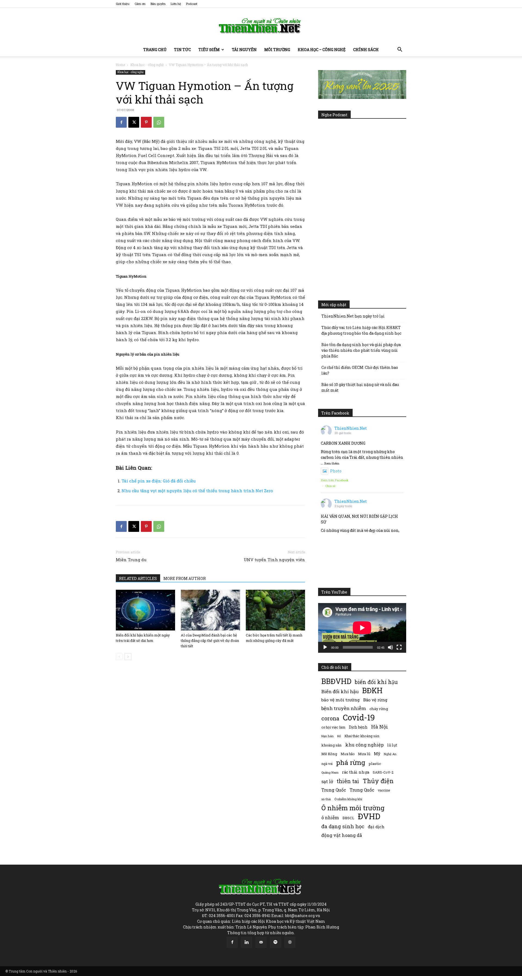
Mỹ (377, 753)
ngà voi (327, 764)
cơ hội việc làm (333, 727)
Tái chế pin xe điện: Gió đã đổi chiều (159, 481)
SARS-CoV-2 (383, 772)
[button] (399, 50)
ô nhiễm (330, 817)
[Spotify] (275, 942)
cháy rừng (378, 708)
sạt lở (327, 781)
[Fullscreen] (399, 647)
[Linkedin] (246, 942)
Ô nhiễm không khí (348, 799)
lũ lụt (392, 745)
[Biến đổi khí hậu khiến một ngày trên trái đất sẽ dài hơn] (145, 610)
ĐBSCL (348, 817)
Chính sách (366, 49)
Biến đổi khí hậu (340, 691)
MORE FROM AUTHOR (184, 578)
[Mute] (390, 647)
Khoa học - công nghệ (147, 64)
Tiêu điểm (209, 49)
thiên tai (348, 781)
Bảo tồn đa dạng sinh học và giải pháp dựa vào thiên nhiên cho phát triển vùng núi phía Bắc (361, 350)
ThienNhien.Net (350, 428)
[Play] (325, 647)
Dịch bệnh (358, 727)
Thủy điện (378, 781)
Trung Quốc (333, 790)
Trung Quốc (362, 790)
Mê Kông (329, 753)
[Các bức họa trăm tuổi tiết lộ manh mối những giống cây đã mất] (275, 610)
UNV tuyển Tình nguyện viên (274, 559)
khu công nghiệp (364, 745)
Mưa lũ (364, 753)
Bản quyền (158, 4)
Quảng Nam (329, 772)
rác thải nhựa (355, 772)
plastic (375, 763)
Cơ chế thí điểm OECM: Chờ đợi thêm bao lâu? (359, 370)
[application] (362, 627)
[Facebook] (121, 122)
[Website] (289, 942)
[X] (133, 122)
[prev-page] (119, 656)
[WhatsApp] (158, 122)
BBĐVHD (336, 681)
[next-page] (128, 656)
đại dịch (376, 826)
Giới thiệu (122, 4)
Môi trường (277, 49)
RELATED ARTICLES (138, 578)
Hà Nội (379, 727)
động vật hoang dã (341, 835)
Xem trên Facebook (335, 480)
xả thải (326, 799)
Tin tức (182, 49)
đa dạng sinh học (342, 826)
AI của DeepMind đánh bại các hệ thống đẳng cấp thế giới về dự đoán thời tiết (210, 640)
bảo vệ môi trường (340, 699)
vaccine (384, 790)
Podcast (191, 4)
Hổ (339, 736)
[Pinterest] (146, 122)
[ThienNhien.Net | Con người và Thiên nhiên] (261, 26)
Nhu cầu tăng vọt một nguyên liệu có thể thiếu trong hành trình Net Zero (197, 490)
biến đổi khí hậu (376, 682)
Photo (335, 470)
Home (120, 64)
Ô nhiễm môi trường (352, 808)
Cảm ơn (140, 4)
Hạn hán (327, 736)
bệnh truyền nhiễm (343, 708)
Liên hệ (176, 4)
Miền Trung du (131, 559)
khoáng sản (331, 745)
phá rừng (350, 762)
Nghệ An (390, 754)
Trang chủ (154, 49)
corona (330, 718)
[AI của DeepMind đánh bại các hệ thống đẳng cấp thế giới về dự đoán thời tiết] (210, 610)
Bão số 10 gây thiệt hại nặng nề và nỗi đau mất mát (360, 387)
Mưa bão (348, 754)
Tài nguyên (244, 49)
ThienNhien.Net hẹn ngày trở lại (353, 316)
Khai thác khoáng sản (361, 736)
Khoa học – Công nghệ (322, 49)
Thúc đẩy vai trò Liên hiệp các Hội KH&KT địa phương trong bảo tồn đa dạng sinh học (361, 330)
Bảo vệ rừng (375, 699)
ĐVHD (369, 816)
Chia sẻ (330, 486)
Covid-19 (359, 717)
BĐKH (372, 690)
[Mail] (261, 942)
